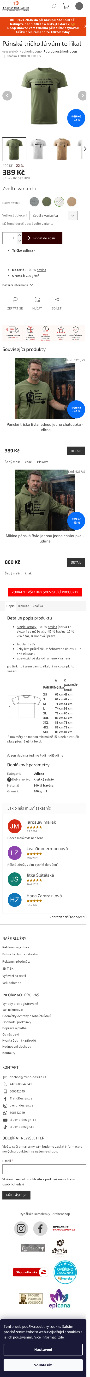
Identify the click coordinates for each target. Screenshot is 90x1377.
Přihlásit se (16, 1195)
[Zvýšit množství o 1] (19, 235)
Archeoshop (61, 1214)
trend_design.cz (21, 1105)
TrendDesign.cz (21, 1098)
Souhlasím (43, 1365)
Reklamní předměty (16, 961)
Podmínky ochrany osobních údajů (26, 1016)
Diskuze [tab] (23, 606)
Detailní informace (15, 285)
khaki (28, 462)
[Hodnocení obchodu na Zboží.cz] (30, 1272)
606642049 (17, 1091)
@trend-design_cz (23, 1119)
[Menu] (79, 6)
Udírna (39, 773)
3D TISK (7, 969)
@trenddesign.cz (22, 1126)
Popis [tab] (10, 606)
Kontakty (8, 1053)
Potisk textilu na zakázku (20, 954)
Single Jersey (26, 627)
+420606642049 (20, 1084)
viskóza (22, 636)
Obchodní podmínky (16, 1022)
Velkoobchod (11, 983)
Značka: (23, 56)
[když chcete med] (59, 1247)
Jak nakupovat (12, 1009)
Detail (76, 451)
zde (61, 1337)
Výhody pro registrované (20, 1003)
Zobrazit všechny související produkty (45, 592)
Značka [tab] (38, 606)
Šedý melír (12, 462)
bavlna (41, 270)
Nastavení (43, 1349)
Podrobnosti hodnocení (61, 51)
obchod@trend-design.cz (28, 1077)
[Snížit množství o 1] (19, 241)
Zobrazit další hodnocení (67, 917)
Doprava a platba (14, 1028)
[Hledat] (54, 6)
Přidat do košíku (45, 238)
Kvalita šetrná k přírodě (19, 1040)
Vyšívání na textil (14, 976)
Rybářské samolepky (35, 1214)
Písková (42, 462)
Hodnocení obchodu (16, 1046)
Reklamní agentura (15, 947)
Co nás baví (10, 1034)
